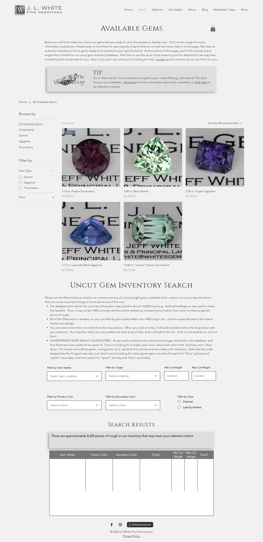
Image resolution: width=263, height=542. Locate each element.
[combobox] (74, 376)
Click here (129, 82)
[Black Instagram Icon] (120, 524)
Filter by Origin (114, 367)
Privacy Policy (131, 536)
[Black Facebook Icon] (111, 524)
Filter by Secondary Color (120, 396)
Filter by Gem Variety (59, 367)
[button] (212, 28)
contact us (162, 59)
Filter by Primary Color (60, 396)
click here (201, 82)
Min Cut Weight (173, 367)
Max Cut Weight (201, 367)
